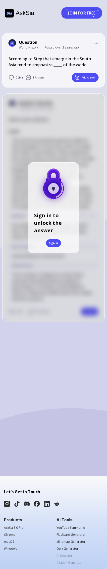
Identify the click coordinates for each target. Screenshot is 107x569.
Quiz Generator (67, 549)
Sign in (53, 243)
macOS (9, 542)
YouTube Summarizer (71, 528)
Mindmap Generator (70, 542)
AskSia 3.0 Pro (14, 528)
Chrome (9, 535)
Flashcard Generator (71, 535)
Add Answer (89, 77)
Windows (10, 549)
